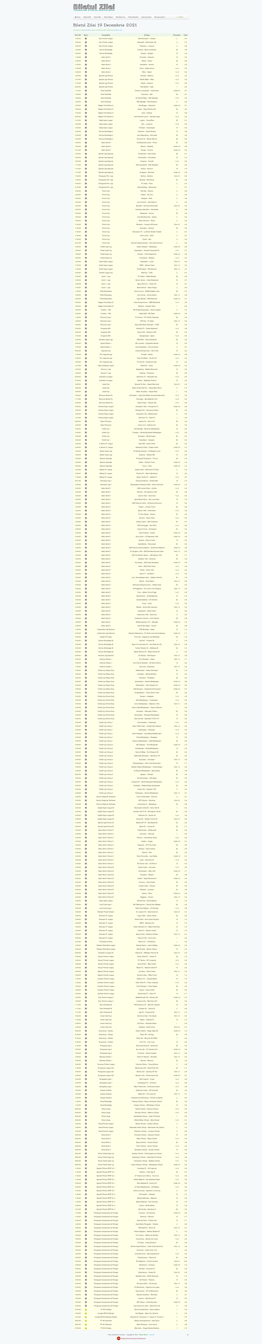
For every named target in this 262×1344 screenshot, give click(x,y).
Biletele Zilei (118, 30)
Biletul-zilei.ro (143, 1335)
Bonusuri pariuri (160, 17)
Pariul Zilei (97, 17)
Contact (152, 1335)
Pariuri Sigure (108, 17)
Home (78, 17)
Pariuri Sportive (133, 17)
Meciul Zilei (87, 17)
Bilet (89, 30)
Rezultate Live (120, 17)
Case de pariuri (146, 17)
